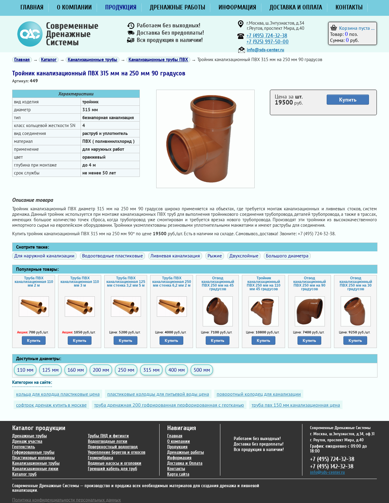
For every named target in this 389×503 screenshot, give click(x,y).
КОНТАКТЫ (349, 7)
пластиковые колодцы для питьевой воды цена (158, 394)
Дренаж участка (27, 441)
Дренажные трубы (29, 436)
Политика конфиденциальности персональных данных (66, 500)
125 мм (50, 369)
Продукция (177, 447)
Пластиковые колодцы (33, 457)
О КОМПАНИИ (74, 7)
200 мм (101, 369)
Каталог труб (24, 474)
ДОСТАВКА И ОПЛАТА (296, 7)
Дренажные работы (185, 452)
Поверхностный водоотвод (113, 447)
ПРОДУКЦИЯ (120, 7)
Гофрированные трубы (33, 452)
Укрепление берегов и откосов (116, 452)
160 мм (75, 369)
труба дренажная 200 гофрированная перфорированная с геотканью (169, 405)
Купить (347, 99)
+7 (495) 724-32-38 (266, 36)
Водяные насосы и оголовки (114, 463)
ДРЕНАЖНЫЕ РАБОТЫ (177, 7)
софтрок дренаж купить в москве (51, 405)
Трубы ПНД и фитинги (108, 436)
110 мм (25, 369)
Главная (174, 436)
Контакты (176, 468)
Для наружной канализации (44, 256)
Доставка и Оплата (184, 463)
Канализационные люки (35, 468)
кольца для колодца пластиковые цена (58, 394)
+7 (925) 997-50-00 (267, 42)
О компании (178, 441)
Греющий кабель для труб (112, 468)
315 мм (151, 369)
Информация (179, 457)
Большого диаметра (287, 256)
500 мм (202, 369)
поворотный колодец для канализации (259, 394)
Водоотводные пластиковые (112, 256)
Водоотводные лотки (107, 441)
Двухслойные (243, 256)
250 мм (126, 369)
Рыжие (215, 256)
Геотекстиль (23, 447)
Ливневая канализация (175, 256)
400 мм (176, 369)
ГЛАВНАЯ (31, 7)
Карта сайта (178, 474)
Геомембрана (100, 457)
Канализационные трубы (36, 463)
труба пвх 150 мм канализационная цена (296, 405)
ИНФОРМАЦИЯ (237, 7)
